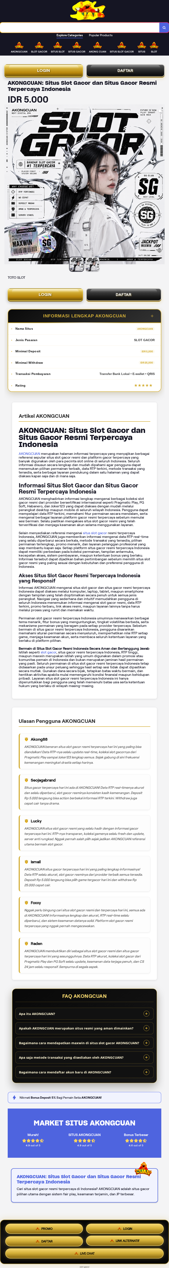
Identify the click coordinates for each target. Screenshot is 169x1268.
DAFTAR (125, 70)
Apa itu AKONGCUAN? (37, 1013)
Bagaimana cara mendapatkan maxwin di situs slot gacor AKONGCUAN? (79, 1043)
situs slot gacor (95, 533)
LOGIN (43, 70)
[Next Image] (161, 185)
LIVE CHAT (87, 1254)
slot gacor (48, 652)
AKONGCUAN (29, 454)
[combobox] (80, 28)
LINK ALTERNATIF (128, 1240)
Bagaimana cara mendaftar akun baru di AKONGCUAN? (65, 1072)
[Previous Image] (7, 185)
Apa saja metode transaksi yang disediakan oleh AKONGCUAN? (71, 1057)
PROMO (47, 1227)
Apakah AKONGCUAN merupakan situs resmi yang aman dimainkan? (76, 1028)
